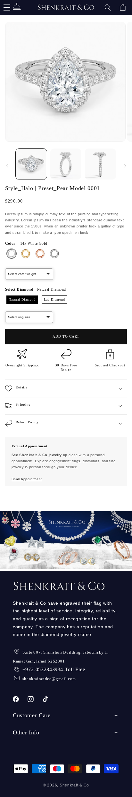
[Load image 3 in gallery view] (100, 164)
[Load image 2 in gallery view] (65, 164)
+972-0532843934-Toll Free (53, 669)
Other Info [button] (26, 732)
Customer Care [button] (32, 715)
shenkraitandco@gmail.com (49, 678)
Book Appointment (27, 479)
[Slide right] (125, 166)
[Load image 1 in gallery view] (31, 164)
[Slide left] (7, 166)
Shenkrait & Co (74, 785)
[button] (107, 7)
